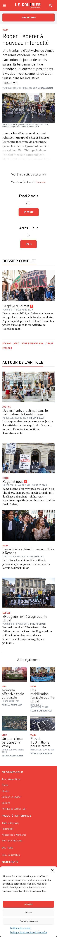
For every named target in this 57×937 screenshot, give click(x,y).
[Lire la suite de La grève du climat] (28, 285)
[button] (52, 870)
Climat (49, 343)
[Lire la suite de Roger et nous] (28, 458)
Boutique (7, 848)
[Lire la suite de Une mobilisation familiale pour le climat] (42, 674)
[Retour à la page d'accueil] (28, 5)
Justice (6, 407)
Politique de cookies (20, 928)
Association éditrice (11, 779)
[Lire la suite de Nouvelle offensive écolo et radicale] (14, 674)
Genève (6, 613)
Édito (5, 478)
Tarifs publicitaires (10, 823)
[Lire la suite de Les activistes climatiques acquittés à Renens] (28, 525)
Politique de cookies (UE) (14, 809)
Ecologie (7, 348)
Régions (6, 343)
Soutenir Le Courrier (11, 797)
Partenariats (8, 829)
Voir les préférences (28, 921)
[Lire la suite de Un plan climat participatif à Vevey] (14, 723)
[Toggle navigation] (4, 5)
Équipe (5, 785)
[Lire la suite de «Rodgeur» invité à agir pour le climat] (28, 593)
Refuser (28, 913)
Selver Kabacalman (32, 343)
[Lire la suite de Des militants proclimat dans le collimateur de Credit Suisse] (28, 387)
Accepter (28, 904)
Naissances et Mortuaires (14, 835)
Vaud (5, 30)
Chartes (5, 791)
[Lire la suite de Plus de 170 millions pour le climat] (42, 723)
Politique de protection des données (28, 932)
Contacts (6, 803)
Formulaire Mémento (12, 841)
